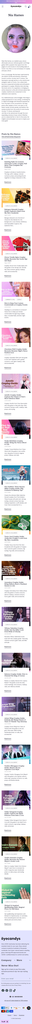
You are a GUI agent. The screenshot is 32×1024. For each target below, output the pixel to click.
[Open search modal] (25, 6)
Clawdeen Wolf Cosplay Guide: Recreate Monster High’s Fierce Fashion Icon (15, 351)
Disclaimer (21, 1015)
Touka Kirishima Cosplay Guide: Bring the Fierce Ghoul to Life (15, 442)
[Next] (29, 2)
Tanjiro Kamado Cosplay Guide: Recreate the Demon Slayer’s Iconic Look (14, 859)
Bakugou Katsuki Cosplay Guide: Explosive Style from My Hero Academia (14, 211)
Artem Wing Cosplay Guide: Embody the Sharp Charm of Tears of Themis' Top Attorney (15, 720)
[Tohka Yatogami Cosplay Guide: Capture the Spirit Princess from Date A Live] (16, 800)
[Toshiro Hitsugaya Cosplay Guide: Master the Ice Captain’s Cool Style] (16, 754)
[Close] (7, 1021)
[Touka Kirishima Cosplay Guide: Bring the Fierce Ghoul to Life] (16, 429)
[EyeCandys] (16, 6)
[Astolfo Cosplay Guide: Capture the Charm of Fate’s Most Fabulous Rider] (16, 383)
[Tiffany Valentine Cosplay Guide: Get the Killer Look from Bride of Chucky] (16, 616)
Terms (15, 1015)
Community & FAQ (9, 299)
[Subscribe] (30, 978)
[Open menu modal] (2, 6)
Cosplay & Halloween (11, 158)
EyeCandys (18, 1018)
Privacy (9, 1015)
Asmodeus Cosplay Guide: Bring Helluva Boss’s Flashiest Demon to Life (15, 584)
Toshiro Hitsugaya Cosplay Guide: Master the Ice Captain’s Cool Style (14, 767)
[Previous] (3, 2)
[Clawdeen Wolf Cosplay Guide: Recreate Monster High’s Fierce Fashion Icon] (16, 337)
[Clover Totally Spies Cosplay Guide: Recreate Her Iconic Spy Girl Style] (16, 245)
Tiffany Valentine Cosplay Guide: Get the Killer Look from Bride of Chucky (14, 630)
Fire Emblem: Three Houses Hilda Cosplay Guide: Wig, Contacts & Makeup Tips (14, 488)
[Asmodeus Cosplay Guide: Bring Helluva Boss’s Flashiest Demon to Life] (16, 570)
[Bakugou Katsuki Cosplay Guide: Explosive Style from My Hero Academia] (16, 197)
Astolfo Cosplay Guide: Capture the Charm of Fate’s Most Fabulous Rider (14, 396)
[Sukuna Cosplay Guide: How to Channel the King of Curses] (16, 662)
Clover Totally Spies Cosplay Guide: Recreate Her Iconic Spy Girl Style (15, 259)
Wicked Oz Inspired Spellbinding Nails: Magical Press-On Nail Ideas (14, 907)
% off (3, 1022)
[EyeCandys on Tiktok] (14, 991)
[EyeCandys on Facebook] (3, 991)
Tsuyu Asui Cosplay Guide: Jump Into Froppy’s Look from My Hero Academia (15, 538)
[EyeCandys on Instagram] (10, 991)
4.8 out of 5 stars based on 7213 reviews (16, 1000)
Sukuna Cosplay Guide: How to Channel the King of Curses (15, 675)
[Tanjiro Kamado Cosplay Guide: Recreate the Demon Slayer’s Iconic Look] (16, 846)
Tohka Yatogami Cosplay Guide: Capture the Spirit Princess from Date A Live (14, 813)
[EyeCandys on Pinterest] (6, 991)
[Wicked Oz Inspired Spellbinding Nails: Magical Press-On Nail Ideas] (16, 893)
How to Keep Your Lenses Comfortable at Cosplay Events (15, 304)
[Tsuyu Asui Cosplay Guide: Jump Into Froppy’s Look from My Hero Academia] (16, 524)
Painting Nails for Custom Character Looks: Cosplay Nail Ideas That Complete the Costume (15, 164)
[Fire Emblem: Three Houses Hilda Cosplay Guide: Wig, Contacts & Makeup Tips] (16, 475)
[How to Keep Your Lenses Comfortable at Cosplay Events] (16, 291)
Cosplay (19, 299)
